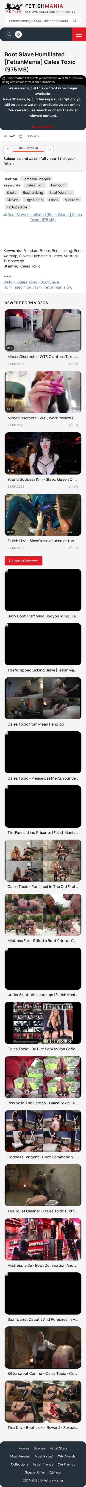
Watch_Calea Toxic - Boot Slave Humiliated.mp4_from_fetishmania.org (37, 285)
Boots (12, 192)
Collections (19, 1464)
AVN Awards (66, 1456)
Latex (53, 199)
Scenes (39, 1448)
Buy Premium (43, 126)
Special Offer (35, 1472)
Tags (57, 1472)
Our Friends (66, 1464)
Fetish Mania (53, 1480)
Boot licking (33, 192)
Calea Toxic (35, 185)
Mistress (72, 199)
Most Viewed (20, 1456)
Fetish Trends (43, 1464)
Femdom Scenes (36, 179)
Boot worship (61, 192)
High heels (34, 199)
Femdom (58, 185)
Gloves (12, 199)
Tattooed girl (17, 207)
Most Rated (44, 1456)
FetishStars (58, 1448)
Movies (24, 1448)
